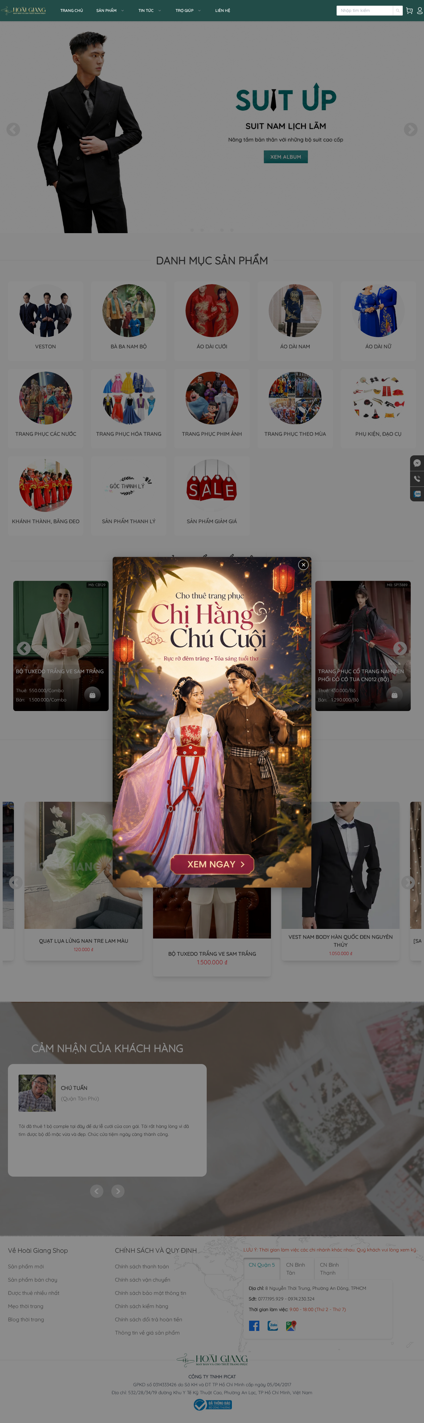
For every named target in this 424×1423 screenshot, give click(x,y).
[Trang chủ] (28, 11)
